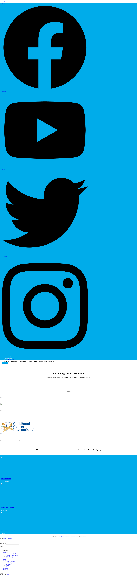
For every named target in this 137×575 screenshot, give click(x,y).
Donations (5, 552)
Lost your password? (4, 547)
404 (6, 566)
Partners (41, 361)
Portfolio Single (9, 562)
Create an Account (7, 538)
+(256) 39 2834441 (12, 356)
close (8, 574)
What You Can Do (7, 507)
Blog (45, 361)
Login (2, 546)
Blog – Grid (5, 569)
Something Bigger (8, 531)
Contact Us (51, 361)
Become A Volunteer (10, 561)
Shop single (8, 564)
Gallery (30, 361)
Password (2, 543)
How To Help (6, 479)
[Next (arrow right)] (2, 573)
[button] (6, 361)
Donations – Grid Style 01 (12, 553)
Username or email (4, 541)
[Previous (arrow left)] (0, 573)
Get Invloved (23, 361)
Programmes (14, 361)
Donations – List (9, 556)
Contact (7, 565)
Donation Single (9, 557)
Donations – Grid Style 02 (12, 555)
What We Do (6, 361)
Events (35, 361)
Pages (4, 560)
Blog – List (5, 568)
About (4, 559)
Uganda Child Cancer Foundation (7, 1)
